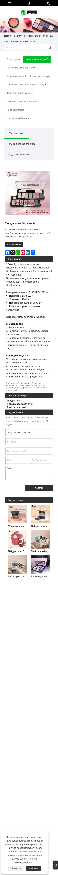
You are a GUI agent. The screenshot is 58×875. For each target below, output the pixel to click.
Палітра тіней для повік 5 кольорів (41, 551)
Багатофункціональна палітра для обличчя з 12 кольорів (41, 576)
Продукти (17, 35)
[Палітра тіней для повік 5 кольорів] (40, 539)
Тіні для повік (16, 133)
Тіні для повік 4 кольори (41, 526)
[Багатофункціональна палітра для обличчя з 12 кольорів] (40, 564)
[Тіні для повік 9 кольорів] (27, 193)
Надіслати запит (14, 244)
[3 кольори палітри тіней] (17, 564)
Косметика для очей (34, 35)
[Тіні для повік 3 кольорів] (17, 539)
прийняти (33, 868)
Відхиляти (16, 868)
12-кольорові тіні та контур (18, 526)
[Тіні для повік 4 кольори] (40, 513)
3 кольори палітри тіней (18, 576)
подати (39, 487)
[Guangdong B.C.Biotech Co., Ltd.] (29, 12)
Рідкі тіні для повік (19, 154)
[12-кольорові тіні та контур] (17, 513)
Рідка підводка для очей (22, 143)
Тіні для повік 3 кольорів (18, 551)
